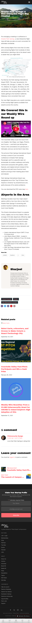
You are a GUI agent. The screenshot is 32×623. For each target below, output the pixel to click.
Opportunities (4, 598)
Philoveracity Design (15, 436)
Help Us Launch (5, 587)
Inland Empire (6, 299)
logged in (12, 457)
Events (3, 547)
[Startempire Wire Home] (4, 2)
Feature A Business (6, 589)
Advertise (3, 563)
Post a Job (4, 601)
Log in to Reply (18, 438)
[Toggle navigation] (29, 2)
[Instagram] (18, 610)
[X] (5, 306)
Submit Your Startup (6, 591)
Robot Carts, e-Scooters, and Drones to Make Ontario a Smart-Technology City (14, 331)
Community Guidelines (24, 613)
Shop (2, 540)
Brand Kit (3, 566)
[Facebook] (2, 306)
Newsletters (4, 573)
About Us (3, 559)
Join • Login (4, 535)
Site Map (3, 580)
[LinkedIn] (8, 306)
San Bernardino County (9, 302)
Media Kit (3, 568)
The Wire (3, 545)
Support (3, 603)
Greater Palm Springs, (8, 39)
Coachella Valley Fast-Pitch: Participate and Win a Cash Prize (14, 369)
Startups (3, 542)
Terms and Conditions (7, 613)
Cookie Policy (8, 615)
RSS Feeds (4, 577)
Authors (3, 561)
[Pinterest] (11, 306)
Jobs (2, 552)
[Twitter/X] (14, 610)
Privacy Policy (16, 613)
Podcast (3, 549)
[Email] (14, 306)
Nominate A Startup (6, 594)
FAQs (2, 570)
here (26, 189)
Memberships (4, 538)
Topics (3, 575)
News (16, 299)
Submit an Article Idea (7, 596)
